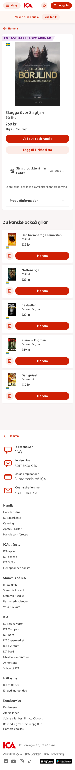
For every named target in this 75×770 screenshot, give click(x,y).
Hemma (13, 28)
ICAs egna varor (13, 623)
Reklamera (10, 707)
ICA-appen (9, 551)
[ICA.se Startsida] (28, 5)
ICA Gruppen (11, 629)
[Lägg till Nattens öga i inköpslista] (10, 291)
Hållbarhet (11, 678)
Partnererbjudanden (16, 601)
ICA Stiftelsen (11, 685)
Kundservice (12, 700)
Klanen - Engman (34, 340)
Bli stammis (10, 584)
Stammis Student (13, 590)
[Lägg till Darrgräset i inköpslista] (10, 396)
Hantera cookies (13, 729)
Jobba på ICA (11, 668)
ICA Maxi (8, 651)
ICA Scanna (10, 557)
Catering (8, 523)
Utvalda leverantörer (16, 657)
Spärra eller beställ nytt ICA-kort (23, 718)
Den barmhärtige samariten (42, 235)
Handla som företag (15, 534)
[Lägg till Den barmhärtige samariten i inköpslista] (10, 256)
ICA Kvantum (11, 646)
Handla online (11, 512)
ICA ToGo (9, 562)
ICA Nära (8, 635)
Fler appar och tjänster (17, 568)
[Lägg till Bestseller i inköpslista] (10, 326)
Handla (8, 505)
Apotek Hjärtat (12, 529)
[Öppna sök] (44, 5)
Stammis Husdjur (13, 596)
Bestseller (29, 305)
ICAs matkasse (12, 518)
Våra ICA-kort (11, 607)
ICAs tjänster (12, 544)
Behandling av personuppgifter (22, 724)
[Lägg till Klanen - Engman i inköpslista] (10, 361)
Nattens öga (30, 270)
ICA (5, 617)
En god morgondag (15, 690)
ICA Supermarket (13, 640)
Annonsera (10, 662)
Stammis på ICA (14, 578)
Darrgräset (29, 375)
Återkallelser (11, 713)
